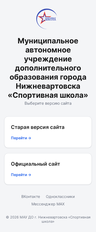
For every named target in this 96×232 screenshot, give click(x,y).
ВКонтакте (30, 196)
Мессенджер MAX (48, 204)
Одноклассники (60, 196)
